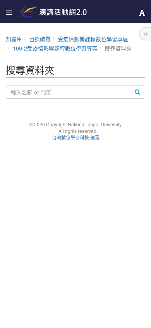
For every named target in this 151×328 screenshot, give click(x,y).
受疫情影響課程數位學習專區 (93, 39)
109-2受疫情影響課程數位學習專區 (55, 48)
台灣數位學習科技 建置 (76, 137)
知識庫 (14, 39)
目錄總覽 (40, 39)
